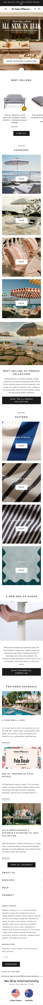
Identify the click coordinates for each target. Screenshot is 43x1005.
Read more (6, 742)
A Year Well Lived (13, 720)
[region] (21, 41)
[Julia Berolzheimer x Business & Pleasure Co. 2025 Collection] (21, 814)
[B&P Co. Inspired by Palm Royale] (21, 758)
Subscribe (11, 964)
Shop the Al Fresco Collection (21, 400)
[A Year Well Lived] (21, 703)
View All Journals (22, 865)
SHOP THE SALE (21, 61)
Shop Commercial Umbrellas (21, 671)
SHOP (21, 179)
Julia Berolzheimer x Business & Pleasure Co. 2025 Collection (20, 833)
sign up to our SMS (17, 976)
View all (21, 133)
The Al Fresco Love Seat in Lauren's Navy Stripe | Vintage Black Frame (15, 119)
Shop (21, 446)
